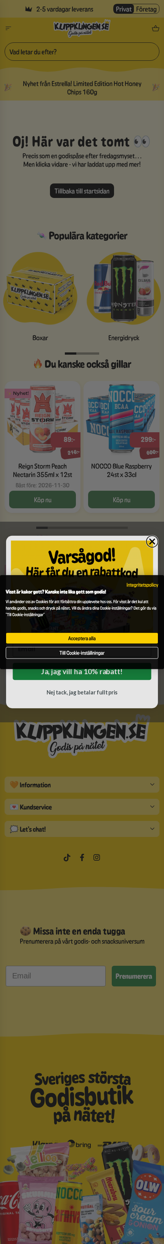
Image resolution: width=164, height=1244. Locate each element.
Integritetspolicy (142, 584)
